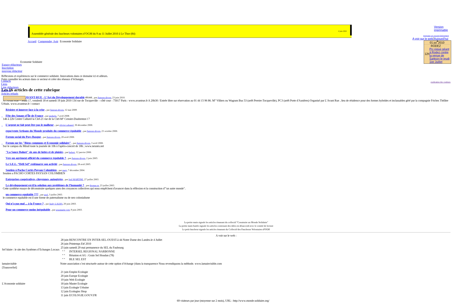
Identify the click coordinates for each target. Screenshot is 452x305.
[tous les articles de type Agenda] (2, 115)
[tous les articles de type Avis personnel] (2, 124)
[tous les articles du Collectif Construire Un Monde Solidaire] (182, 222)
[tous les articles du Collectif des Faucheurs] (180, 229)
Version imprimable (441, 28)
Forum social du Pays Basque (23, 136)
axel (46, 194)
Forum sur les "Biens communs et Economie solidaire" (38, 142)
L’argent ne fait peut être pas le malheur (30, 124)
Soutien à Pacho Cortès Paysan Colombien (31, 170)
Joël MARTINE (76, 179)
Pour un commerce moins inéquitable (28, 209)
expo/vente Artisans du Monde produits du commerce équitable (43, 130)
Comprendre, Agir (48, 41)
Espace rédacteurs (12, 64)
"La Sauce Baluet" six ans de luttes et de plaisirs (34, 152)
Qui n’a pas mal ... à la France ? (25, 203)
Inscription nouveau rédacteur (12, 69)
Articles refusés (9, 93)
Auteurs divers (104, 97)
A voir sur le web (422, 38)
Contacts (6, 80)
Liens (4, 84)
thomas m (94, 185)
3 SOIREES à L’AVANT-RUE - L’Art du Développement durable (45, 97)
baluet (72, 152)
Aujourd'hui (441, 38)
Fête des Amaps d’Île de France (24, 115)
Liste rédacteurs (10, 87)
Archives (6, 90)
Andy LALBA (56, 203)
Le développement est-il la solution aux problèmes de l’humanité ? (45, 185)
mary (64, 170)
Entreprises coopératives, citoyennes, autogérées (34, 179)
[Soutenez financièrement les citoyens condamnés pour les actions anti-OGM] (444, 14)
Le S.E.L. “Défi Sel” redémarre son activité (31, 164)
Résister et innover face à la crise (25, 109)
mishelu (52, 116)
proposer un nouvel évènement (436, 36)
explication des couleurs (441, 82)
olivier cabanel (66, 125)
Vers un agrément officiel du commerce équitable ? (36, 158)
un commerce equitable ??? (22, 194)
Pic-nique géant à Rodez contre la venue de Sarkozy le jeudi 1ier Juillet (439, 55)
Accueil (32, 41)
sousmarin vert (63, 209)
